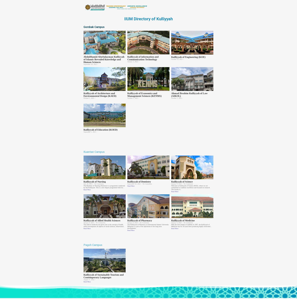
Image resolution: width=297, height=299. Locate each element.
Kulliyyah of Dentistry (139, 181)
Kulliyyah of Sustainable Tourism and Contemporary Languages (104, 276)
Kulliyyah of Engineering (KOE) (188, 57)
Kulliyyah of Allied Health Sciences (102, 220)
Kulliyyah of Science (182, 181)
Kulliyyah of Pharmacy (139, 220)
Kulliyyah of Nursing (95, 181)
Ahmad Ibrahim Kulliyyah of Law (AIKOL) (189, 94)
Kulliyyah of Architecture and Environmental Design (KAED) (100, 94)
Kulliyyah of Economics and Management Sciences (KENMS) (144, 94)
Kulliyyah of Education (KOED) (101, 129)
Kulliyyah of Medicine (183, 220)
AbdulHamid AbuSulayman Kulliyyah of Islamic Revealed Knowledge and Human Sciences (104, 60)
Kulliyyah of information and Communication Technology (143, 58)
